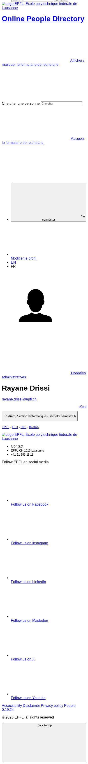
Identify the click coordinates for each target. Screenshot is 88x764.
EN (13, 262)
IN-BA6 (34, 427)
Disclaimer (31, 705)
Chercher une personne (21, 103)
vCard (82, 406)
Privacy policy (52, 705)
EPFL (5, 427)
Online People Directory (43, 19)
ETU (15, 427)
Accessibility (12, 705)
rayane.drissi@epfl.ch (19, 399)
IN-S (23, 427)
